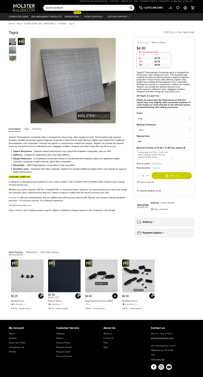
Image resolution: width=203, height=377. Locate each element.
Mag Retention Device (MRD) (99, 301)
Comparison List (16, 347)
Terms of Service (64, 356)
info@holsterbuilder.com (20, 205)
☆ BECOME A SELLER (182, 1)
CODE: (167, 32)
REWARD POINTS (148, 1)
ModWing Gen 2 (130, 301)
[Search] (131, 7)
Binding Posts (17, 301)
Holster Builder (168, 203)
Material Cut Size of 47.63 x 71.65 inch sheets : (161, 148)
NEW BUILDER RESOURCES (94, 1)
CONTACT (114, 1)
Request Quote (63, 351)
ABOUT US (126, 1)
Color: (140, 113)
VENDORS (164, 1)
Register (13, 338)
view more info (158, 359)
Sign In (12, 333)
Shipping (60, 333)
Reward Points (63, 342)
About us (107, 333)
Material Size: (143, 136)
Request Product (64, 347)
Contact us (108, 338)
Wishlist (12, 351)
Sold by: (155, 203)
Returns (60, 338)
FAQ (136, 1)
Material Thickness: (147, 124)
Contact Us (14, 197)
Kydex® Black (54, 301)
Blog (105, 347)
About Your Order (17, 342)
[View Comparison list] (170, 8)
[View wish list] (178, 8)
